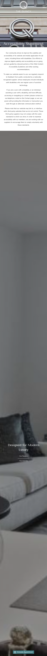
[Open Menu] (44, 6)
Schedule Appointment (25, 652)
